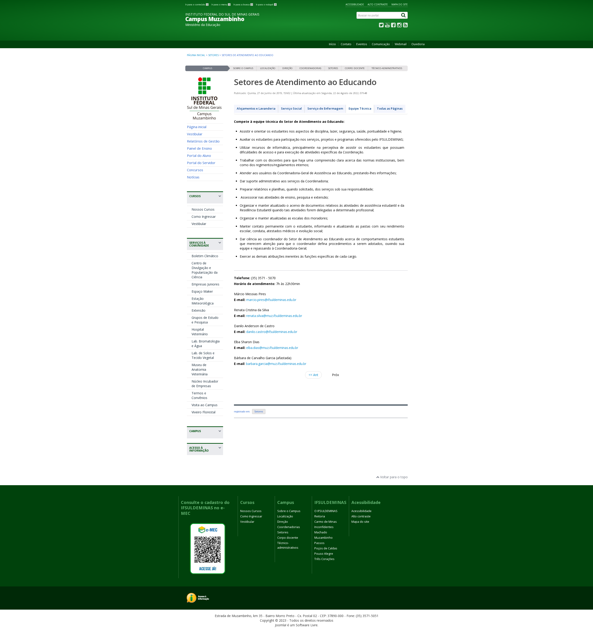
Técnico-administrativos (387, 68)
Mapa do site (399, 4)
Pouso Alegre (323, 554)
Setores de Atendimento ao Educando (305, 81)
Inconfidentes (324, 527)
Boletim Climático (205, 256)
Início (332, 44)
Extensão (198, 310)
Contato (346, 44)
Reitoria (319, 516)
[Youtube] (387, 26)
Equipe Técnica (360, 108)
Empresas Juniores (205, 284)
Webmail (401, 44)
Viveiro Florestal (203, 412)
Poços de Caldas (325, 548)
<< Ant (313, 375)
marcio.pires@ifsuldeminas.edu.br (271, 300)
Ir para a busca (242, 4)
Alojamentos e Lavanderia (256, 108)
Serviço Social (291, 108)
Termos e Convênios (199, 395)
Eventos (361, 44)
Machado (320, 532)
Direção (287, 68)
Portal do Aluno (199, 155)
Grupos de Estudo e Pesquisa (205, 319)
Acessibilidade (355, 4)
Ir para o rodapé (266, 4)
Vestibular (194, 134)
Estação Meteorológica (203, 300)
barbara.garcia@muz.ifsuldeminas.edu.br (276, 363)
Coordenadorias (310, 68)
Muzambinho (323, 538)
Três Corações (324, 559)
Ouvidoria (418, 44)
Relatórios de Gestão (203, 141)
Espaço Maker (202, 291)
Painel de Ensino (199, 148)
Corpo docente (355, 68)
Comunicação (381, 44)
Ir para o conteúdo (196, 4)
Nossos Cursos (203, 209)
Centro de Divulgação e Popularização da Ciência (205, 270)
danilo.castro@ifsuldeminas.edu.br (271, 331)
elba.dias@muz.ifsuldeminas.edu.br (272, 347)
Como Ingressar (204, 216)
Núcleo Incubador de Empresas (205, 383)
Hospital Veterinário (200, 331)
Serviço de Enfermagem (325, 108)
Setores (213, 55)
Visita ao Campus (205, 405)
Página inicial (196, 55)
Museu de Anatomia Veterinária (200, 369)
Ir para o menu (220, 4)
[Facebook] (393, 26)
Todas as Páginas (390, 108)
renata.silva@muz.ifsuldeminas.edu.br (274, 315)
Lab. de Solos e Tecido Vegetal (203, 355)
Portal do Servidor (201, 162)
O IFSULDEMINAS (326, 511)
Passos (319, 543)
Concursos (195, 170)
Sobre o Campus (243, 68)
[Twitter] (381, 26)
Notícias (193, 177)
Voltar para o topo (393, 477)
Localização (267, 68)
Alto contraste (378, 4)
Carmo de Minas (325, 522)
